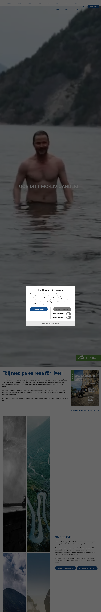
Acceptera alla (39, 309)
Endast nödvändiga (62, 309)
